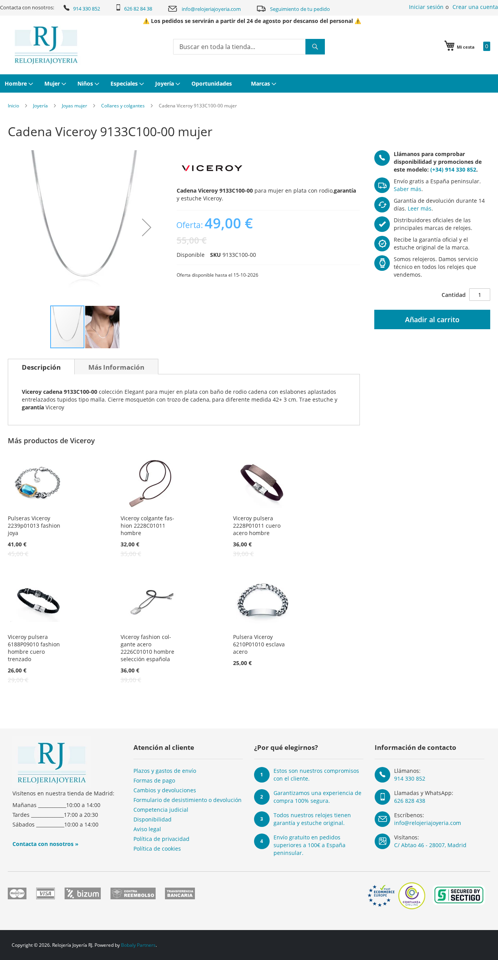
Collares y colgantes (123, 105)
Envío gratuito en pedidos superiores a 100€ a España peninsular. (309, 845)
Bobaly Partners (138, 945)
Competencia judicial (160, 809)
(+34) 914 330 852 (453, 169)
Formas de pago (154, 780)
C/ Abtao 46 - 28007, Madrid (430, 845)
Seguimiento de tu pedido (300, 8)
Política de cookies (157, 848)
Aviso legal (147, 829)
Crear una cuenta (475, 7)
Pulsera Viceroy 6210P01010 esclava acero (259, 644)
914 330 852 (86, 8)
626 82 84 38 (138, 8)
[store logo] (46, 45)
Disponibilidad (152, 819)
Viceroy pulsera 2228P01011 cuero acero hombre (257, 525)
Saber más (407, 189)
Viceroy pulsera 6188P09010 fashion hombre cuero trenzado (34, 648)
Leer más (419, 208)
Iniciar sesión (426, 7)
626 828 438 (409, 800)
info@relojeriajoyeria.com (211, 8)
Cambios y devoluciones (164, 790)
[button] (146, 227)
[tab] (41, 366)
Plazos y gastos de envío (164, 770)
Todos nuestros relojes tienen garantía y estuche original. (312, 819)
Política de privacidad (161, 838)
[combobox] (249, 46)
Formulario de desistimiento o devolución (187, 800)
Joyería (40, 105)
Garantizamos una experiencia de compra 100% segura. (317, 796)
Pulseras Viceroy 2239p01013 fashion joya (34, 525)
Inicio (13, 105)
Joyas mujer (74, 105)
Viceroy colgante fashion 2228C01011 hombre (147, 525)
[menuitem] (18, 83)
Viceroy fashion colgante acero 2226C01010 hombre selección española (147, 648)
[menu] (249, 83)
